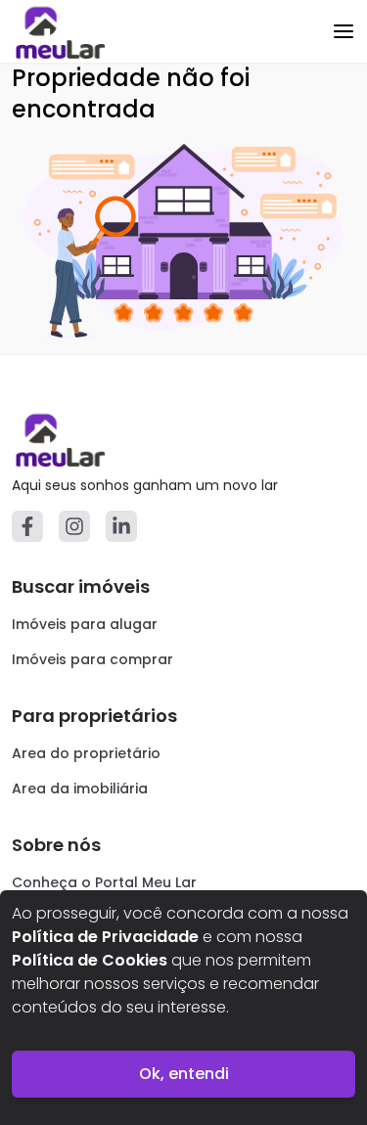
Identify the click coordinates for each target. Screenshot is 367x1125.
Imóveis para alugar (85, 624)
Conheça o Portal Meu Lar (104, 882)
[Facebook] (27, 526)
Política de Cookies (89, 960)
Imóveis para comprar (92, 659)
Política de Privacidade (105, 936)
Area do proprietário (86, 753)
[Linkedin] (121, 526)
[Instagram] (74, 526)
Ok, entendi (184, 1073)
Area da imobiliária (80, 788)
